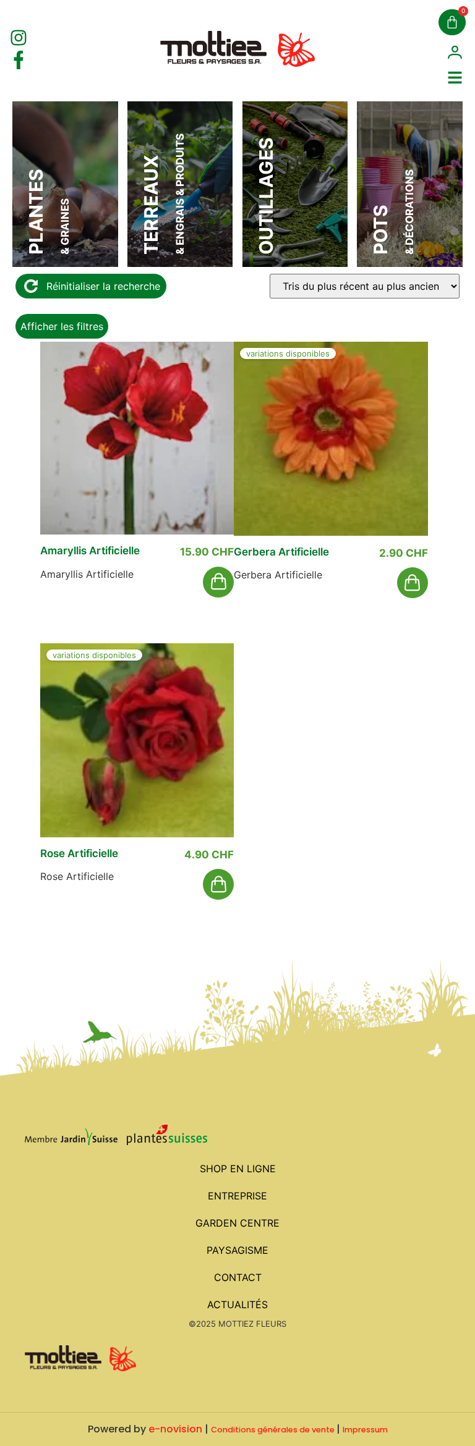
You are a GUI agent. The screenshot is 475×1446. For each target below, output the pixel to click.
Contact (238, 1277)
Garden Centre (237, 1223)
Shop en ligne (238, 1168)
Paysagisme (237, 1250)
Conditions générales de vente (273, 1429)
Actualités (237, 1304)
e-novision (175, 1429)
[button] (218, 582)
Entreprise (237, 1196)
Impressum (365, 1429)
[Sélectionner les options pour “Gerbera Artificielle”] (412, 582)
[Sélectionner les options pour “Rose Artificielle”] (218, 884)
